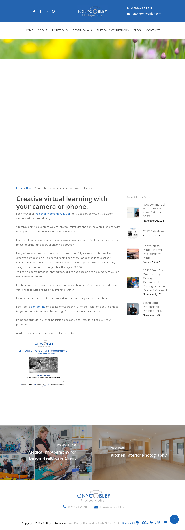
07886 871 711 (141, 8)
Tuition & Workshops (113, 30)
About (43, 30)
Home (29, 30)
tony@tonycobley (111, 507)
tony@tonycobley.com (146, 13)
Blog (137, 30)
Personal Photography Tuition (53, 214)
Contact (153, 30)
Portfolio (60, 30)
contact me (38, 307)
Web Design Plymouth (81, 523)
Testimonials (82, 30)
